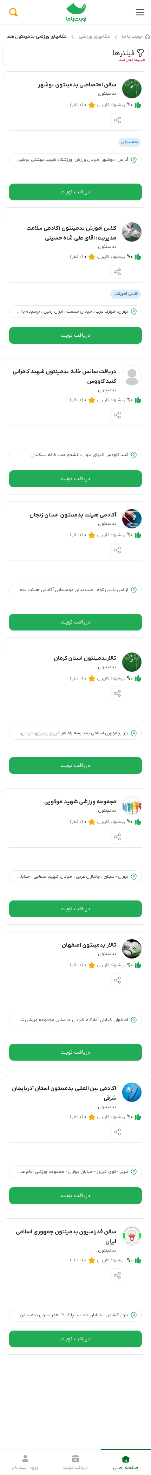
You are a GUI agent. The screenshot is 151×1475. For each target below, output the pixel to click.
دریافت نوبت (75, 191)
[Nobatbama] (76, 20)
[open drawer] (140, 12)
